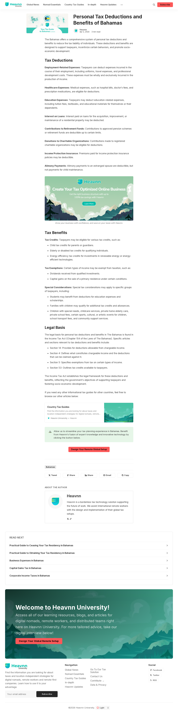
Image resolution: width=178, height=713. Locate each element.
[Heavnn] (76, 30)
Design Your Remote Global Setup (89, 449)
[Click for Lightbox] (89, 198)
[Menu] (121, 4)
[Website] (71, 519)
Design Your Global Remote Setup (39, 641)
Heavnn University (85, 707)
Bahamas (50, 467)
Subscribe (165, 5)
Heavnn (83, 30)
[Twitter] (68, 519)
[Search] (154, 4)
